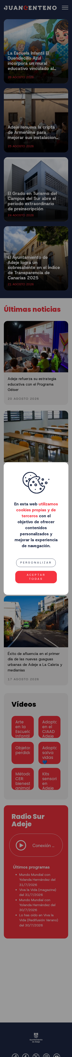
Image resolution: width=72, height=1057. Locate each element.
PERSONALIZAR (36, 562)
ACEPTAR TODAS (36, 577)
